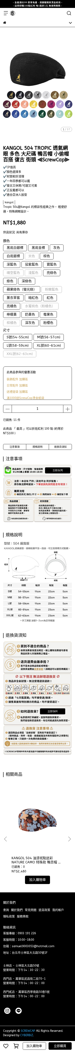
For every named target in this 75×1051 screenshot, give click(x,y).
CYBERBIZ (26, 1035)
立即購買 (60, 1046)
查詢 (6, 910)
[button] (69, 839)
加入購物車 (34, 1046)
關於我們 (17, 910)
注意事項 (15, 446)
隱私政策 (9, 916)
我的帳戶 (58, 910)
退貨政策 (44, 910)
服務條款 (23, 916)
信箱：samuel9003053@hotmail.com (28, 946)
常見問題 (30, 910)
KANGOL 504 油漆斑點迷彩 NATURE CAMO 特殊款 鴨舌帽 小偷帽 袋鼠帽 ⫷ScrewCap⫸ (36, 860)
